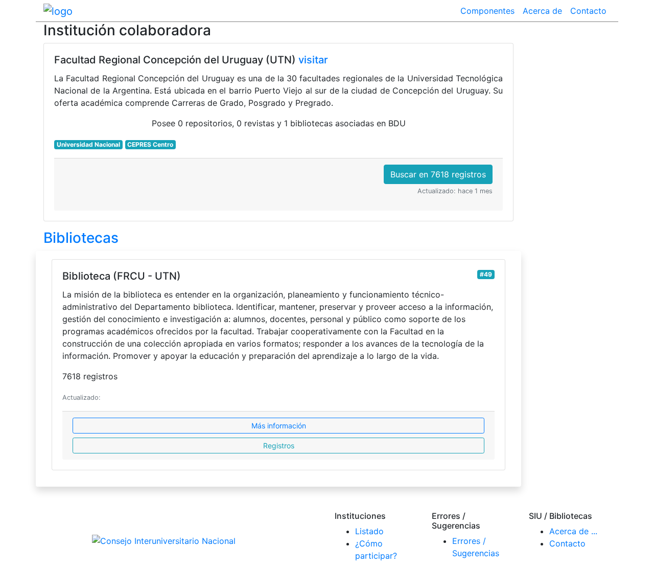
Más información (278, 425)
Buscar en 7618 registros (438, 174)
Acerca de (542, 11)
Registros (278, 445)
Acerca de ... (573, 531)
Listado (369, 531)
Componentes (487, 11)
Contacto (588, 11)
